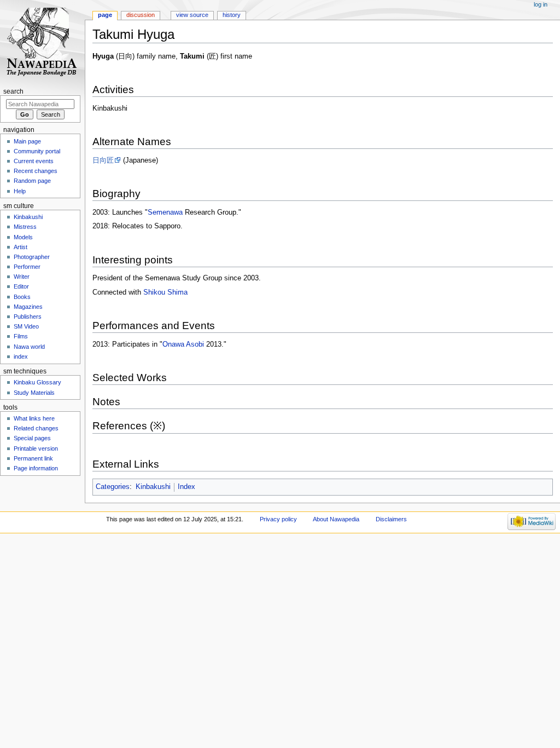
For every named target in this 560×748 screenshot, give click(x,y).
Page (105, 14)
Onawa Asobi (183, 344)
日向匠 (103, 160)
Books (22, 297)
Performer (27, 266)
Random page (32, 180)
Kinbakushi (153, 487)
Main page (27, 141)
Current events (34, 161)
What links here (34, 418)
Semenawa (165, 212)
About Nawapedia (336, 519)
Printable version (36, 448)
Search (13, 91)
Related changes (36, 428)
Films (21, 336)
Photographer (32, 257)
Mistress (25, 226)
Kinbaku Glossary (37, 382)
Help (20, 191)
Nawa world (29, 346)
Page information (36, 468)
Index (186, 487)
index (21, 356)
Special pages (32, 438)
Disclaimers (391, 519)
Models (23, 237)
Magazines (28, 306)
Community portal (37, 151)
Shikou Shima (165, 292)
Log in (540, 4)
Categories (113, 487)
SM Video (26, 326)
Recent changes (35, 171)
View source (192, 14)
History (232, 14)
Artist (20, 247)
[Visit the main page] (42, 42)
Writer (22, 276)
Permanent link (33, 458)
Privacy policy (278, 519)
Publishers (28, 316)
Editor (21, 286)
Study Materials (34, 392)
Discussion (140, 14)
